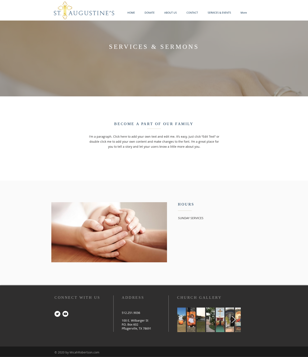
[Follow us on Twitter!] (57, 314)
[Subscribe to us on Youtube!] (65, 314)
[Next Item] (233, 320)
